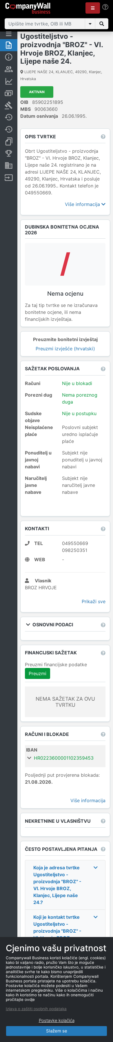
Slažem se (56, 1031)
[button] (92, 8)
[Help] (105, 7)
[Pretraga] (101, 23)
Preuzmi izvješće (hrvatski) (65, 348)
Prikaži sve (93, 601)
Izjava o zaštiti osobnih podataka (36, 1008)
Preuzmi (37, 673)
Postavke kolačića (56, 1020)
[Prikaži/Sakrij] (90, 23)
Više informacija (83, 204)
